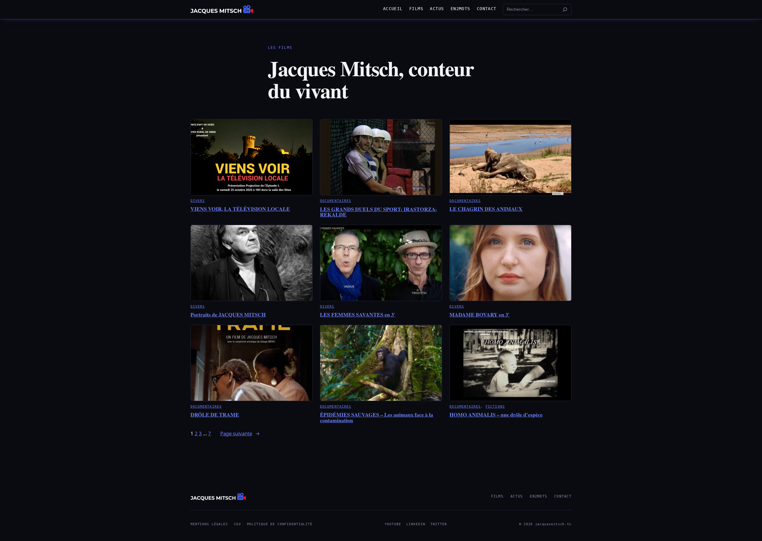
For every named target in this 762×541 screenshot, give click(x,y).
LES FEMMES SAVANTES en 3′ (357, 314)
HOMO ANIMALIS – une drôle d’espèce (496, 414)
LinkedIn (415, 524)
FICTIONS (495, 406)
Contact (563, 496)
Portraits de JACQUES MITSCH (228, 314)
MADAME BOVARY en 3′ (479, 314)
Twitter (438, 524)
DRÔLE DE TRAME (214, 414)
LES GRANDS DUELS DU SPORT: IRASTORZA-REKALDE (378, 211)
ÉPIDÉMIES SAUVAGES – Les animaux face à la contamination (376, 417)
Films (497, 496)
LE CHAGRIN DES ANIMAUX (485, 208)
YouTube (393, 524)
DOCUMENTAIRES (335, 200)
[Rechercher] (565, 9)
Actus (516, 496)
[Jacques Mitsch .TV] (221, 9)
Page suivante (240, 433)
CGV (237, 524)
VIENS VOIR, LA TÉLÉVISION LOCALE (240, 208)
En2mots (538, 496)
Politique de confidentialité (280, 524)
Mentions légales (209, 524)
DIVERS (197, 200)
